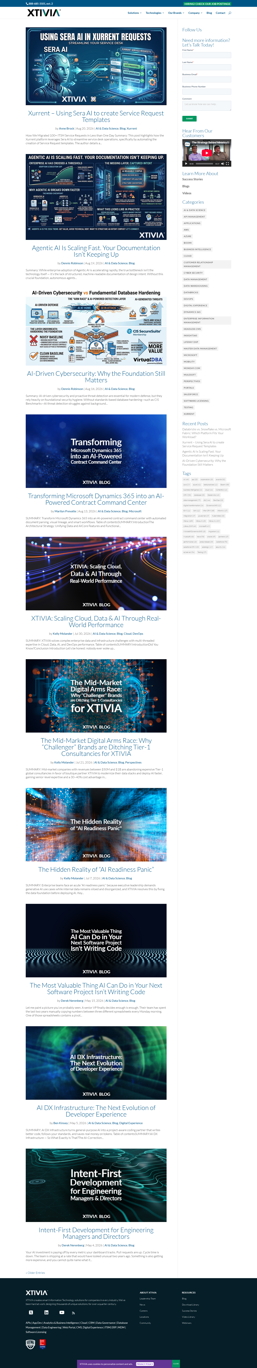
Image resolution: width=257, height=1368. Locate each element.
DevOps (138, 633)
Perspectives (133, 762)
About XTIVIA (148, 1292)
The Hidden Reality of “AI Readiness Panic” (96, 869)
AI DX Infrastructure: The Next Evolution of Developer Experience (96, 1110)
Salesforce (191, 394)
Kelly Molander (62, 633)
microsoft (204, 526)
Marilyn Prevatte (65, 511)
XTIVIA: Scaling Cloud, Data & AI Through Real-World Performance (96, 621)
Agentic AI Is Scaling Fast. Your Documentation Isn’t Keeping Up (96, 251)
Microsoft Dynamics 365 (195, 531)
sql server (189, 552)
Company (194, 13)
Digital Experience (131, 1123)
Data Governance (105, 1322)
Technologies (153, 13)
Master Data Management (200, 348)
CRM (187, 495)
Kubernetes (218, 516)
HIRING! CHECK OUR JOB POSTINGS (207, 3)
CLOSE (176, 1364)
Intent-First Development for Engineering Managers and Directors (96, 1233)
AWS (186, 229)
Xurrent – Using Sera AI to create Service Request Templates (96, 116)
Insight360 (190, 335)
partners (223, 536)
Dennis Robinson (72, 263)
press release (206, 542)
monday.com (192, 368)
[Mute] (222, 163)
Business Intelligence (197, 249)
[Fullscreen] (227, 163)
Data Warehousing (196, 286)
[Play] (186, 163)
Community (145, 1323)
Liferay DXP (191, 342)
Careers (143, 1310)
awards (220, 479)
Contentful (221, 490)
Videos (186, 193)
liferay (188, 521)
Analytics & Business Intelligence (61, 1322)
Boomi (188, 243)
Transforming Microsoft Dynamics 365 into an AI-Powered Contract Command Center (96, 499)
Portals (189, 387)
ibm (196, 510)
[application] (206, 153)
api (195, 479)
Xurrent (132, 128)
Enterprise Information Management (199, 320)
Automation (207, 479)
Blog (209, 13)
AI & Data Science (107, 128)
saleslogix (207, 547)
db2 (207, 500)
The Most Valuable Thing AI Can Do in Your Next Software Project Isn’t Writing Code (96, 988)
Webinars (186, 1323)
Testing (188, 407)
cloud (209, 490)
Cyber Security (193, 273)
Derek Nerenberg (72, 1000)
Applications (192, 223)
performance (190, 542)
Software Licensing (196, 401)
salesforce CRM (191, 547)
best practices (211, 484)
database (199, 495)
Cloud (127, 633)
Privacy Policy (145, 1364)
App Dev (37, 1322)
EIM (187, 510)
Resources (189, 1292)
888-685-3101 (37, 3)
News (142, 1304)
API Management (194, 216)
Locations (144, 1316)
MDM (121, 1327)
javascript (203, 516)
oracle (211, 536)
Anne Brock (66, 128)
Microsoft (135, 511)
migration (214, 531)
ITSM (108, 1327)
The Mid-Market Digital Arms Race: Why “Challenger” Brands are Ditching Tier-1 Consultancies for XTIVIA (96, 746)
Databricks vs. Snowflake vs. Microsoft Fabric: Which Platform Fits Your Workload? (206, 433)
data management (192, 500)
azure (197, 484)
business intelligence (193, 490)
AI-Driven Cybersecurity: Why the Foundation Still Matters (96, 376)
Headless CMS (192, 329)
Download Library (190, 1304)
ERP (114, 1327)
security (220, 547)
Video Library (188, 1316)
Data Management (195, 279)
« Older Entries (35, 1273)
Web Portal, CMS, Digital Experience (83, 1327)
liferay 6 (201, 521)
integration (189, 516)
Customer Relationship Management (198, 264)
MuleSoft (190, 374)
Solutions (133, 13)
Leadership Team (148, 1298)
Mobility (189, 361)
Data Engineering (51, 1327)
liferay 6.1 (214, 521)
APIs (28, 1322)
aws (187, 484)
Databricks (191, 292)
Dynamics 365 (192, 312)
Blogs (185, 186)
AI (186, 479)
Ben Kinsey (60, 1123)
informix (222, 510)
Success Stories (192, 179)
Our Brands (175, 13)
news (200, 536)
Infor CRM (208, 510)
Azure (187, 236)
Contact (220, 13)
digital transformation (193, 505)
